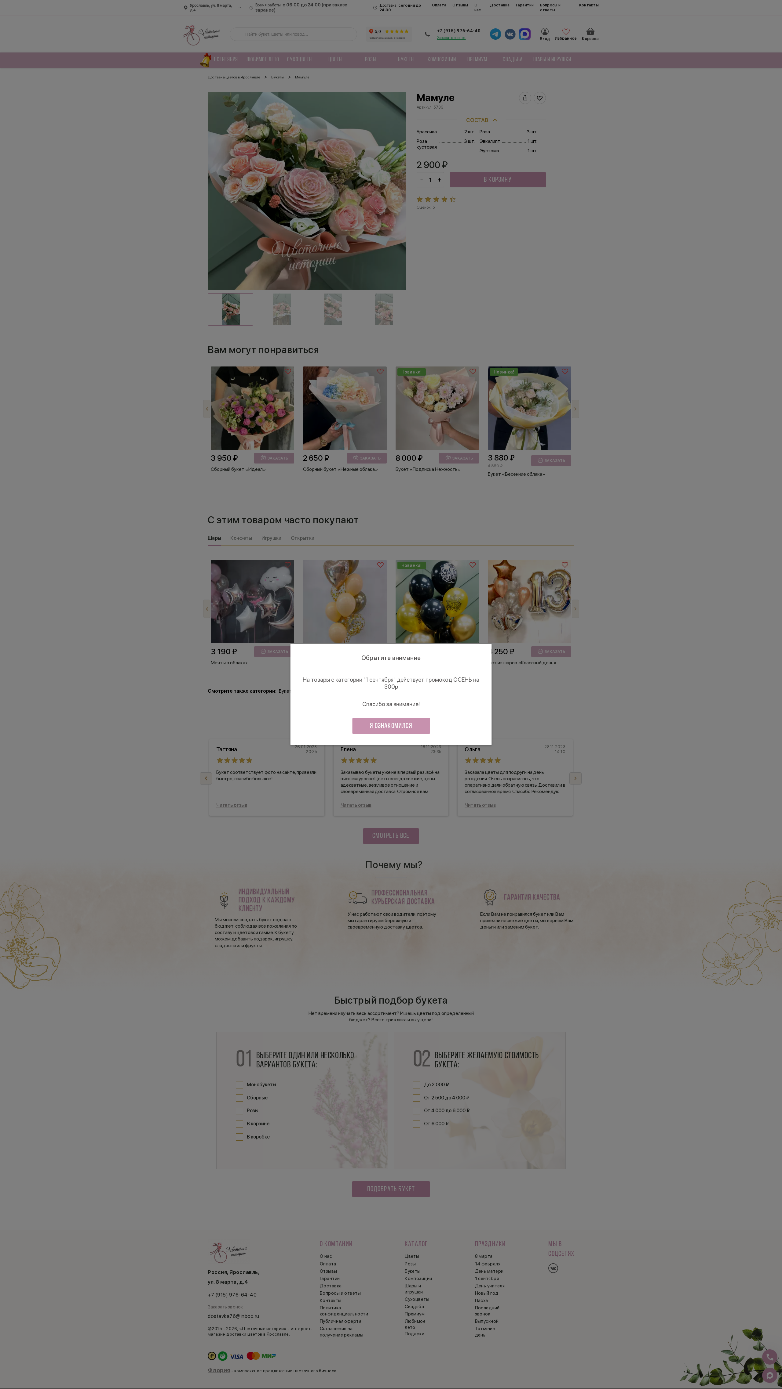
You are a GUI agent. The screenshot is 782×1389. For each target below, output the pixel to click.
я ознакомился (391, 726)
